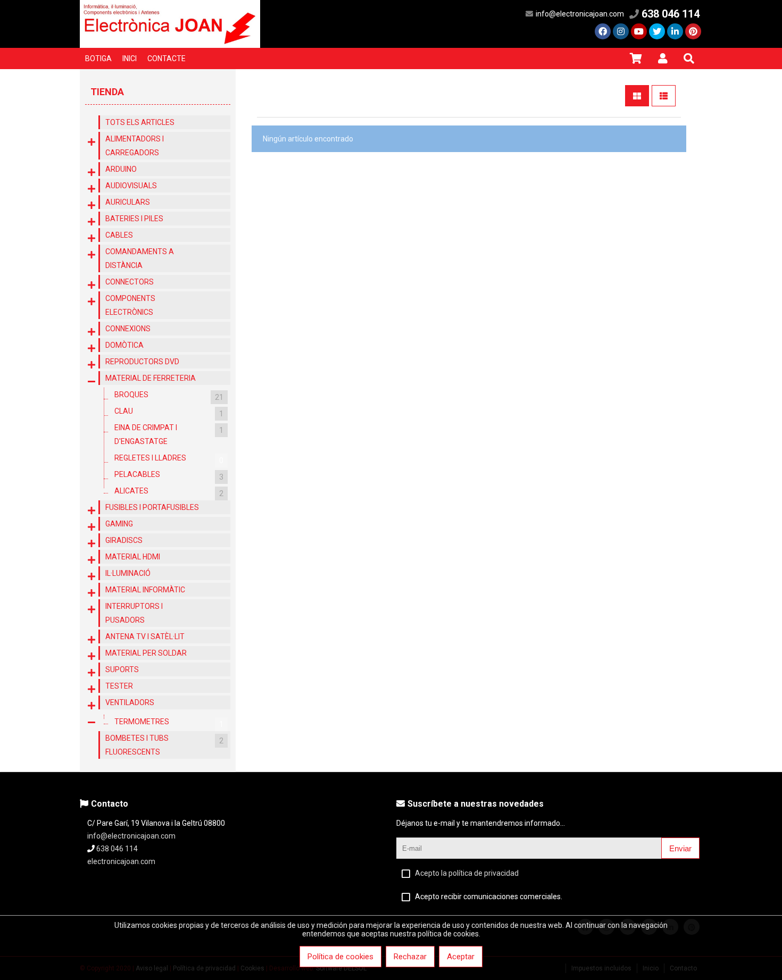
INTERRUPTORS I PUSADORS (134, 613)
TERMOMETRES (168, 722)
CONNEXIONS (128, 328)
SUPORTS (122, 669)
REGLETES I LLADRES (168, 459)
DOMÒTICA (124, 345)
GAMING (119, 524)
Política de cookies (340, 956)
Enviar (680, 848)
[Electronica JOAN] (170, 45)
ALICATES (168, 492)
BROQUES (168, 395)
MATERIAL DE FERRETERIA (150, 378)
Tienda (107, 91)
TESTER (119, 686)
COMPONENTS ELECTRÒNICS (130, 305)
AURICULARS (127, 202)
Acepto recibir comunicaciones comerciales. (488, 896)
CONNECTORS (129, 282)
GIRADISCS (124, 540)
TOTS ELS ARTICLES (139, 122)
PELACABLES (168, 475)
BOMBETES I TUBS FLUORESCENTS (164, 745)
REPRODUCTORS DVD (142, 361)
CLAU (168, 412)
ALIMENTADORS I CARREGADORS (134, 146)
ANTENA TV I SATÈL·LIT (145, 636)
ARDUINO (121, 169)
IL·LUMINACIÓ (128, 573)
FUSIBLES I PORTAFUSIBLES (152, 507)
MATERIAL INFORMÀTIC (145, 589)
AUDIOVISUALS (131, 185)
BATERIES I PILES (134, 218)
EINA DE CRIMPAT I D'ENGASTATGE (168, 434)
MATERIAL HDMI (132, 556)
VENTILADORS (129, 702)
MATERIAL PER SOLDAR (146, 653)
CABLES (119, 235)
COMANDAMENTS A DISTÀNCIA (139, 258)
